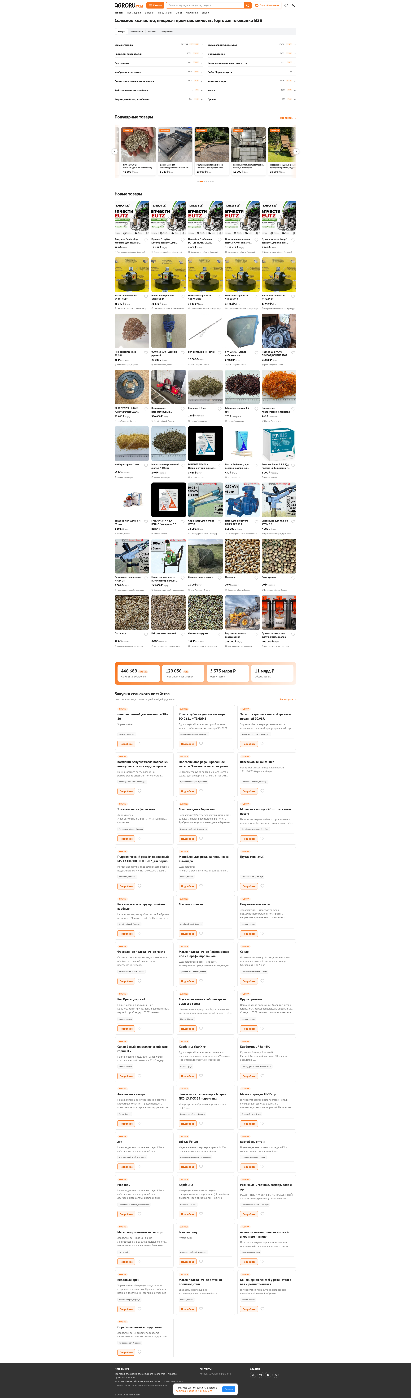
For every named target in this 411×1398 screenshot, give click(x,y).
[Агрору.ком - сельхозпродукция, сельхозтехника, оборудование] (129, 5)
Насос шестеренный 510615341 (273, 297)
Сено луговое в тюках (200, 577)
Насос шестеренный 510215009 (199, 297)
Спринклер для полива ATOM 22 (275, 522)
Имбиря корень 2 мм (127, 464)
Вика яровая (269, 577)
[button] (247, 5)
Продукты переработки (128, 53)
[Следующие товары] (296, 151)
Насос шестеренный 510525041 (162, 297)
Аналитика (192, 12)
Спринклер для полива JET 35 (201, 522)
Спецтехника (122, 63)
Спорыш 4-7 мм (197, 408)
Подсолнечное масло (255, 904)
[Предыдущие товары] (115, 151)
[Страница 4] (206, 181)
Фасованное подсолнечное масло (141, 952)
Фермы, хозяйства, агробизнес (132, 99)
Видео (205, 12)
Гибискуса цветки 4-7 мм (237, 409)
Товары (119, 12)
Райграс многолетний (163, 633)
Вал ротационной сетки (201, 351)
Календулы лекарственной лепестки (276, 409)
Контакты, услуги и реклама (215, 1373)
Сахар (244, 952)
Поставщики (134, 12)
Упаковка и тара (217, 81)
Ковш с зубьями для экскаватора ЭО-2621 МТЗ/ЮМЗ (202, 716)
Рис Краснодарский (131, 999)
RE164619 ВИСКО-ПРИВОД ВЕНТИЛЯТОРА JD (275, 353)
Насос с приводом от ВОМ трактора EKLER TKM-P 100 (163, 578)
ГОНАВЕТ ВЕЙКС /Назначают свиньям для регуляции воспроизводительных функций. (201, 466)
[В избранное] (146, 240)
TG (268, 1374)
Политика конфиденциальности (149, 1385)
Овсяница (120, 633)
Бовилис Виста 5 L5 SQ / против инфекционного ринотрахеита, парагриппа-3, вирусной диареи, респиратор (276, 466)
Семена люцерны (198, 633)
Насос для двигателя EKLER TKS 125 (236, 522)
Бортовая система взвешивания (235, 635)
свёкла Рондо (188, 1142)
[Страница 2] (201, 181)
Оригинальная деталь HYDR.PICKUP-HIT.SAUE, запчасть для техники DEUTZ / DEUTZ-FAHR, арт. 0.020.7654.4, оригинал (238, 240)
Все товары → (288, 117)
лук (119, 1142)
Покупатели (165, 12)
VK (253, 1374)
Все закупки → (288, 699)
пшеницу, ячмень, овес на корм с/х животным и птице (265, 1234)
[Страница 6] (210, 181)
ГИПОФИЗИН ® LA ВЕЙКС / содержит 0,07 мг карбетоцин (164, 522)
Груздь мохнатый (252, 857)
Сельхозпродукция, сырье (222, 44)
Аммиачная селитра (131, 1094)
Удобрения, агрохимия (128, 72)
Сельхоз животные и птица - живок (134, 81)
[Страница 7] (213, 181)
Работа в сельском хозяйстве (131, 90)
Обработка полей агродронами (139, 1327)
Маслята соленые (191, 904)
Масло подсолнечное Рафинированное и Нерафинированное (204, 954)
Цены (179, 12)
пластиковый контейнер (257, 762)
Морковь (123, 1185)
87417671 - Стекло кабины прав (235, 353)
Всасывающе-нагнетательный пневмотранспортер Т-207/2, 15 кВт (163, 409)
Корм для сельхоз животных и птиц (228, 63)
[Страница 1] (198, 181)
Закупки (149, 12)
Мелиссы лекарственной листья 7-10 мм (165, 466)
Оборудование (216, 53)
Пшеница (230, 577)
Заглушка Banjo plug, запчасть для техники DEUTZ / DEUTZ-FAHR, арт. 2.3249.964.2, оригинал (127, 240)
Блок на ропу (188, 1232)
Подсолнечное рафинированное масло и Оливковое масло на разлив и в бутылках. (204, 766)
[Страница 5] (208, 181)
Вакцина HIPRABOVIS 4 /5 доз (128, 522)
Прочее (212, 99)
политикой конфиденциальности (194, 1390)
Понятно (229, 1389)
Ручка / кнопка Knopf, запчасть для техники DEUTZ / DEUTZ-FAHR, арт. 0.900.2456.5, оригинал (274, 240)
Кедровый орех (128, 1280)
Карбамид (186, 1185)
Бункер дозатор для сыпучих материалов (274, 635)
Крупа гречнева (251, 999)
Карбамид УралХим (192, 1047)
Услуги (211, 90)
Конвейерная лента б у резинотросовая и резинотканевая (266, 1282)
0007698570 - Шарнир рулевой (164, 353)
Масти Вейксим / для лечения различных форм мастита (237, 466)
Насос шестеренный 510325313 (236, 297)
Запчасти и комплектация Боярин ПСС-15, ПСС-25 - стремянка (202, 1096)
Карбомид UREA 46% (255, 1047)
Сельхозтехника (124, 44)
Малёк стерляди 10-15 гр (258, 1094)
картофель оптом (252, 1142)
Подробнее (126, 743)
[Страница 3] (204, 181)
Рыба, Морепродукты (220, 72)
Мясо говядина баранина (197, 809)
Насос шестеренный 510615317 (126, 297)
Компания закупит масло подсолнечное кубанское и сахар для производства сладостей (143, 766)
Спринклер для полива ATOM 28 (128, 578)
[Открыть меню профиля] (293, 5)
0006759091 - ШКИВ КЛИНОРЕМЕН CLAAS (127, 409)
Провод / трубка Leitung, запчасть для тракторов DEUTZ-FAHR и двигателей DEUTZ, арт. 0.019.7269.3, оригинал (165, 240)
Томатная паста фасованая (136, 809)
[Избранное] (285, 5)
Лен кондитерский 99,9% (125, 353)
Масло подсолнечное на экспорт (140, 1232)
